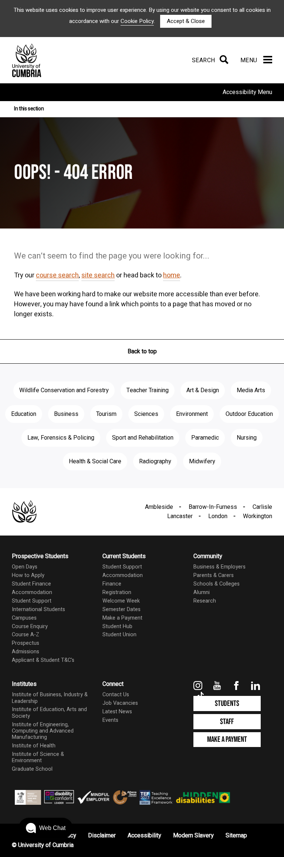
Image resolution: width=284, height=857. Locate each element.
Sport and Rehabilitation (142, 437)
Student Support (31, 601)
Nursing (247, 437)
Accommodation (32, 592)
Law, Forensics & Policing (60, 437)
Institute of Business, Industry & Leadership (50, 698)
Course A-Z (25, 634)
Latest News (117, 712)
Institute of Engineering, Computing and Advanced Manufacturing (43, 731)
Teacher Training (147, 390)
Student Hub (117, 626)
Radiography (155, 461)
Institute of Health (33, 746)
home (171, 275)
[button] (45, 828)
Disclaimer (102, 835)
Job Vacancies (120, 703)
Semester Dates (121, 609)
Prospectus (25, 643)
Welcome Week (121, 601)
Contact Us (115, 694)
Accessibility (144, 835)
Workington (257, 516)
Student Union (119, 634)
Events (110, 720)
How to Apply (28, 575)
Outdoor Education (249, 414)
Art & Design (202, 390)
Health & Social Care (95, 461)
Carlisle (262, 507)
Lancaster (180, 516)
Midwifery (202, 461)
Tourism (106, 414)
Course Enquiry (30, 626)
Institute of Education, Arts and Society (49, 713)
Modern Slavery (193, 835)
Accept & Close (186, 21)
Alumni (201, 592)
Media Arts (251, 390)
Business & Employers (219, 567)
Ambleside (159, 507)
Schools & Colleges (216, 584)
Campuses (24, 618)
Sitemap (236, 835)
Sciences (146, 414)
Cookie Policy (137, 21)
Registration (116, 592)
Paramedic (205, 437)
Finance (111, 584)
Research (204, 601)
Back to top (142, 351)
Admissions (25, 652)
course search (57, 275)
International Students (38, 609)
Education (23, 414)
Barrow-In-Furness (213, 507)
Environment (192, 414)
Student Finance (31, 584)
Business (66, 414)
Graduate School (32, 769)
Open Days (24, 567)
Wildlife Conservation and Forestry (64, 390)
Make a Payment (122, 618)
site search (98, 275)
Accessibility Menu (247, 92)
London (217, 516)
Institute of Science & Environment (38, 757)
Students (227, 703)
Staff (227, 721)
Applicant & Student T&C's (43, 660)
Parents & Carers (213, 575)
